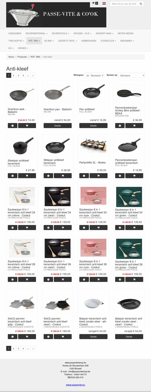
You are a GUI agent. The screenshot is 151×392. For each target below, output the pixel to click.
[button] (104, 3)
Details (57, 125)
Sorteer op (112, 74)
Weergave (78, 74)
